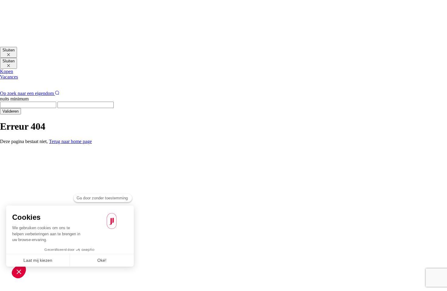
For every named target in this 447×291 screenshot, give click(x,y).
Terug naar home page (70, 141)
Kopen (6, 71)
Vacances (9, 76)
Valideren (10, 111)
